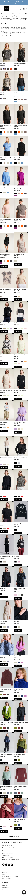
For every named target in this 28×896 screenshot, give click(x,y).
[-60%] (21, 521)
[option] (1, 69)
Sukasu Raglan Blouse (19, 754)
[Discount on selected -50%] (21, 353)
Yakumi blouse (3, 92)
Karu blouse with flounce (20, 457)
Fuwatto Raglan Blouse (5, 689)
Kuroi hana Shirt (4, 588)
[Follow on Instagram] (6, 865)
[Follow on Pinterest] (12, 865)
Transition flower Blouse (6, 754)
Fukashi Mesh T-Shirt (19, 819)
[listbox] (7, 69)
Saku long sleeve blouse (20, 390)
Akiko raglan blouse (5, 187)
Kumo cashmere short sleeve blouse (19, 220)
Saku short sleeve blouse (6, 523)
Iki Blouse (16, 556)
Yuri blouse (3, 354)
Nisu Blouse (17, 621)
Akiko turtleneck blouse (20, 157)
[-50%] (21, 252)
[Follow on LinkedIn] (9, 865)
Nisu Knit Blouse (4, 621)
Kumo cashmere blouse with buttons (20, 188)
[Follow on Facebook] (3, 865)
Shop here (24, 1)
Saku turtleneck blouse (6, 390)
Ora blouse (17, 322)
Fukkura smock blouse (5, 322)
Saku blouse (3, 491)
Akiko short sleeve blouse (6, 157)
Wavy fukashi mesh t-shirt (20, 63)
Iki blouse (2, 63)
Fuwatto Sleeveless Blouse (21, 722)
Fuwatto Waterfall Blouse (6, 722)
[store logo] (6, 8)
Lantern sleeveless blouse (6, 556)
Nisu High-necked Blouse (6, 655)
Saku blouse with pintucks (20, 491)
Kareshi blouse (4, 422)
